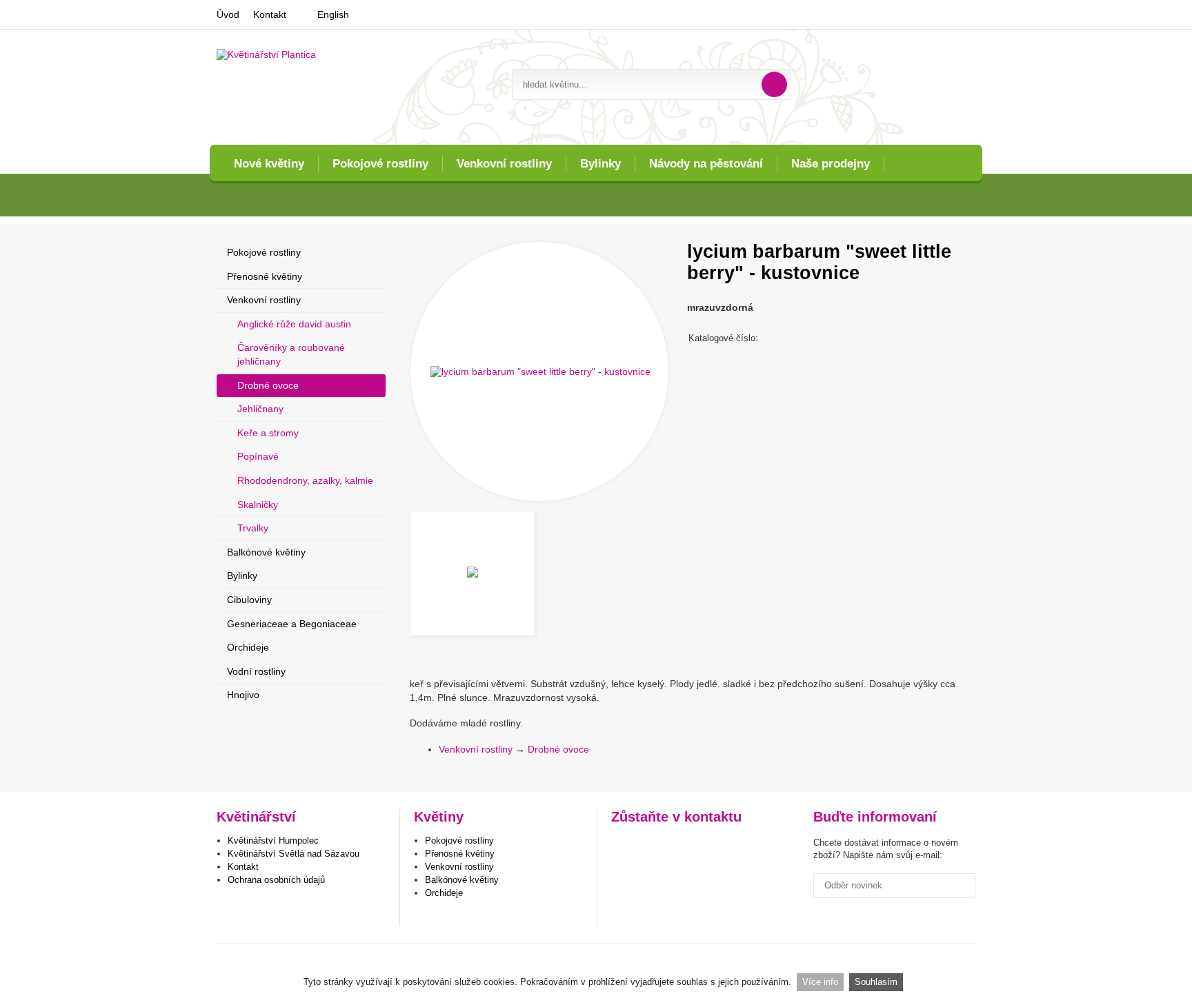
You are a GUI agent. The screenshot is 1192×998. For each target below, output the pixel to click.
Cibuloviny (249, 599)
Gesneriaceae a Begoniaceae (292, 623)
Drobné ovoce (558, 749)
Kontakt (269, 14)
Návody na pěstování (706, 163)
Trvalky (252, 527)
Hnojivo (243, 694)
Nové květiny (269, 163)
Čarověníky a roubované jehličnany (291, 354)
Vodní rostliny (256, 671)
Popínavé (258, 456)
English (333, 14)
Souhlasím (876, 982)
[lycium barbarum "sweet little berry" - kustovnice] (539, 371)
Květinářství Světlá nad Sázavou (293, 853)
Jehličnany (260, 408)
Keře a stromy (268, 432)
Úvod (228, 14)
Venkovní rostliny (504, 163)
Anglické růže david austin (294, 323)
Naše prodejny (830, 163)
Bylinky (600, 163)
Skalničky (257, 504)
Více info (820, 982)
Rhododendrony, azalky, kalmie (305, 480)
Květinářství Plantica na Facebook (623, 845)
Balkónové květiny (266, 552)
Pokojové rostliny (380, 163)
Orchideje (248, 647)
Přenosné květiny (264, 276)
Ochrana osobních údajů (276, 880)
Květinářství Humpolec (273, 840)
